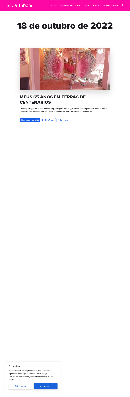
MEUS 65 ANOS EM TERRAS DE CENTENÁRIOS (53, 99)
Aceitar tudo (45, 386)
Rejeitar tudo (20, 386)
